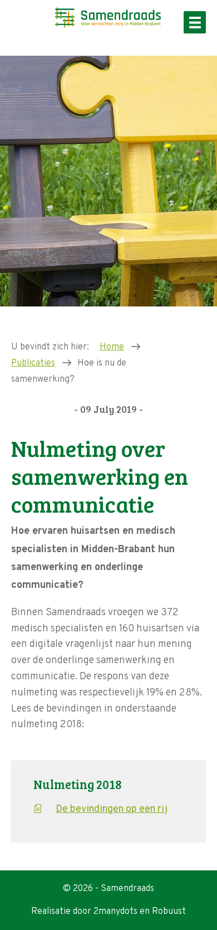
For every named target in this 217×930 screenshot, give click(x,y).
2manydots (115, 911)
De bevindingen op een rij (111, 809)
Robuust (169, 911)
